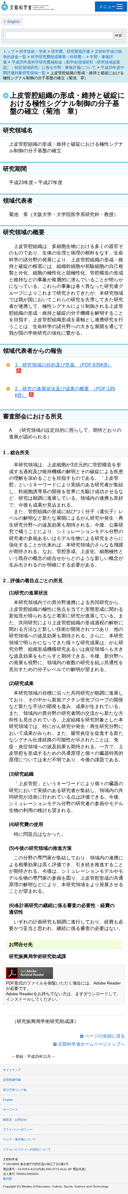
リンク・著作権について (19, 1139)
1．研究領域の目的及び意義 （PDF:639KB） (63, 364)
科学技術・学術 (32, 51)
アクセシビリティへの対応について (27, 1149)
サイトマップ (12, 1070)
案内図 (7, 1178)
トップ (9, 51)
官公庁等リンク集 (15, 1089)
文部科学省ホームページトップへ (91, 1044)
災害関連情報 (12, 1079)
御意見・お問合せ (15, 1119)
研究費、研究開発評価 (70, 51)
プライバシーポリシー (18, 1129)
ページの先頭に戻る (105, 1035)
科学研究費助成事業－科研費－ (58, 57)
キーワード (10, 1109)
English (13, 22)
